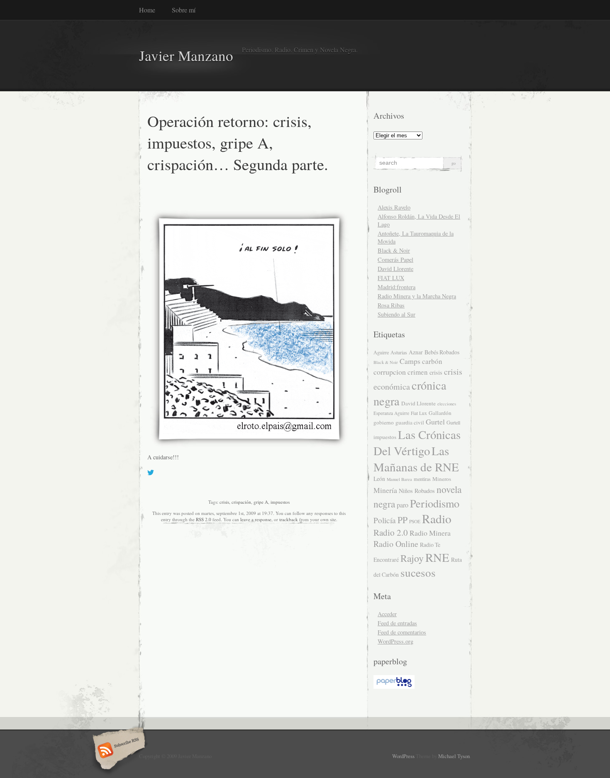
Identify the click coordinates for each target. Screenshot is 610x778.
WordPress (403, 756)
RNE (437, 557)
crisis (224, 502)
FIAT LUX (391, 278)
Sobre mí (183, 9)
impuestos (280, 502)
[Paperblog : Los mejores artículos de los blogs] (394, 686)
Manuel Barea (399, 479)
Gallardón (440, 413)
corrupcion (389, 372)
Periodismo (434, 503)
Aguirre (381, 352)
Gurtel (435, 422)
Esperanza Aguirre (391, 413)
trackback (288, 519)
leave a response (255, 519)
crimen (417, 372)
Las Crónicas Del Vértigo (417, 443)
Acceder (387, 614)
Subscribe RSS (118, 751)
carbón (432, 361)
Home (147, 9)
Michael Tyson (454, 756)
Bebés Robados (442, 352)
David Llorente (395, 269)
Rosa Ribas (391, 305)
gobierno (383, 422)
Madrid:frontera (396, 287)
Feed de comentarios (402, 632)
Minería (385, 490)
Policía (384, 520)
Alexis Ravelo (394, 207)
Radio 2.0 (390, 532)
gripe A (261, 502)
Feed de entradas (397, 623)
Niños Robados (417, 491)
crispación (241, 502)
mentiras (422, 479)
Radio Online (395, 543)
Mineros (441, 479)
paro (402, 505)
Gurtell (453, 422)
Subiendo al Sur (396, 314)
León (379, 479)
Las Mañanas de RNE (416, 458)
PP (402, 520)
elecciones (446, 404)
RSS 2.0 (203, 519)
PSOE (414, 521)
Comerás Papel (395, 259)
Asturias (398, 352)
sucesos (418, 572)
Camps (410, 361)
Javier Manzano (186, 55)
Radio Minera (430, 533)
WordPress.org (395, 641)
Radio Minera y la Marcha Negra (417, 296)
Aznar (416, 352)
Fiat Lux (419, 413)
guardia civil (409, 422)
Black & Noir (394, 250)
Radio (436, 518)
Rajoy (412, 558)
